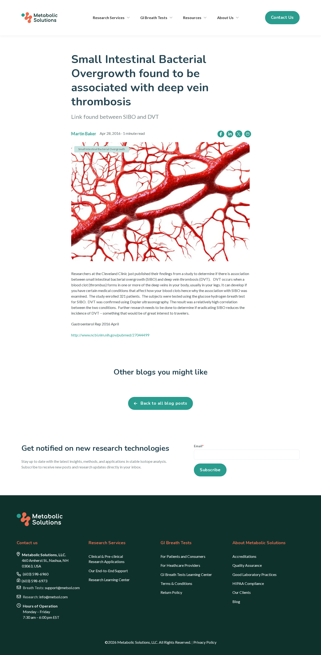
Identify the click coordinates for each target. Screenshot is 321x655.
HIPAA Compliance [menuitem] (248, 583)
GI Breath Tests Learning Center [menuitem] (186, 574)
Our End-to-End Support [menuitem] (108, 570)
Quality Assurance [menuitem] (247, 565)
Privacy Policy (204, 642)
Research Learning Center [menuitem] (109, 579)
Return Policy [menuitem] (171, 592)
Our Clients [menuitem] (241, 592)
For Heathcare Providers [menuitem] (180, 565)
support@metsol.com (51, 587)
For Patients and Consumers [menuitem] (182, 556)
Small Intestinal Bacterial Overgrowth (101, 149)
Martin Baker (83, 133)
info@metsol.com (45, 597)
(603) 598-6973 (34, 581)
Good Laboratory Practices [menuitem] (254, 574)
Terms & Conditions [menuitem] (176, 583)
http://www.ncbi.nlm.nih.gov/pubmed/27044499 (110, 335)
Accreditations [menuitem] (244, 556)
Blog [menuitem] (236, 601)
